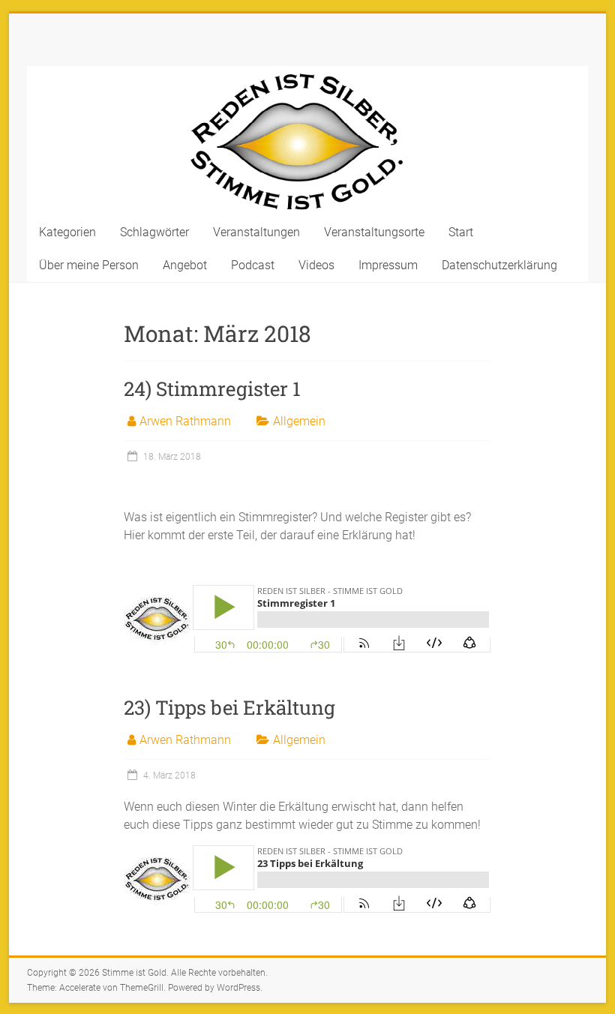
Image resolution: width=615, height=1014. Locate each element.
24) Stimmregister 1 (212, 388)
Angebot (185, 265)
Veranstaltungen (256, 232)
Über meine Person (89, 265)
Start (460, 232)
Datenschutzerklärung (499, 265)
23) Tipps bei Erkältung (229, 707)
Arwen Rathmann (185, 421)
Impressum (388, 265)
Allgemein (299, 421)
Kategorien (67, 232)
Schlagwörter (154, 232)
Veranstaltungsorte (374, 232)
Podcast (252, 265)
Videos (316, 265)
